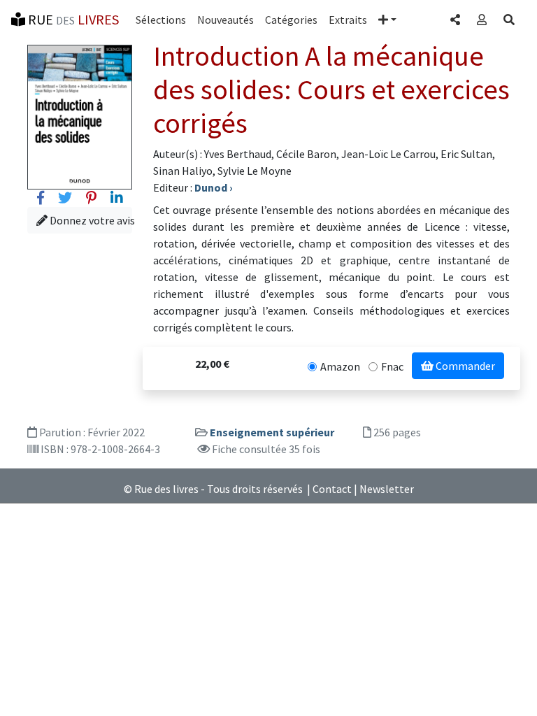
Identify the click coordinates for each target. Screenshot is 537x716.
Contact (332, 489)
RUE (72, 19)
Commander (464, 366)
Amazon (340, 366)
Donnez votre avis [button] (90, 220)
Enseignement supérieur (272, 432)
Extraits (348, 20)
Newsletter (386, 489)
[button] (387, 20)
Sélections (161, 20)
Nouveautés (225, 20)
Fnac (392, 366)
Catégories (291, 20)
